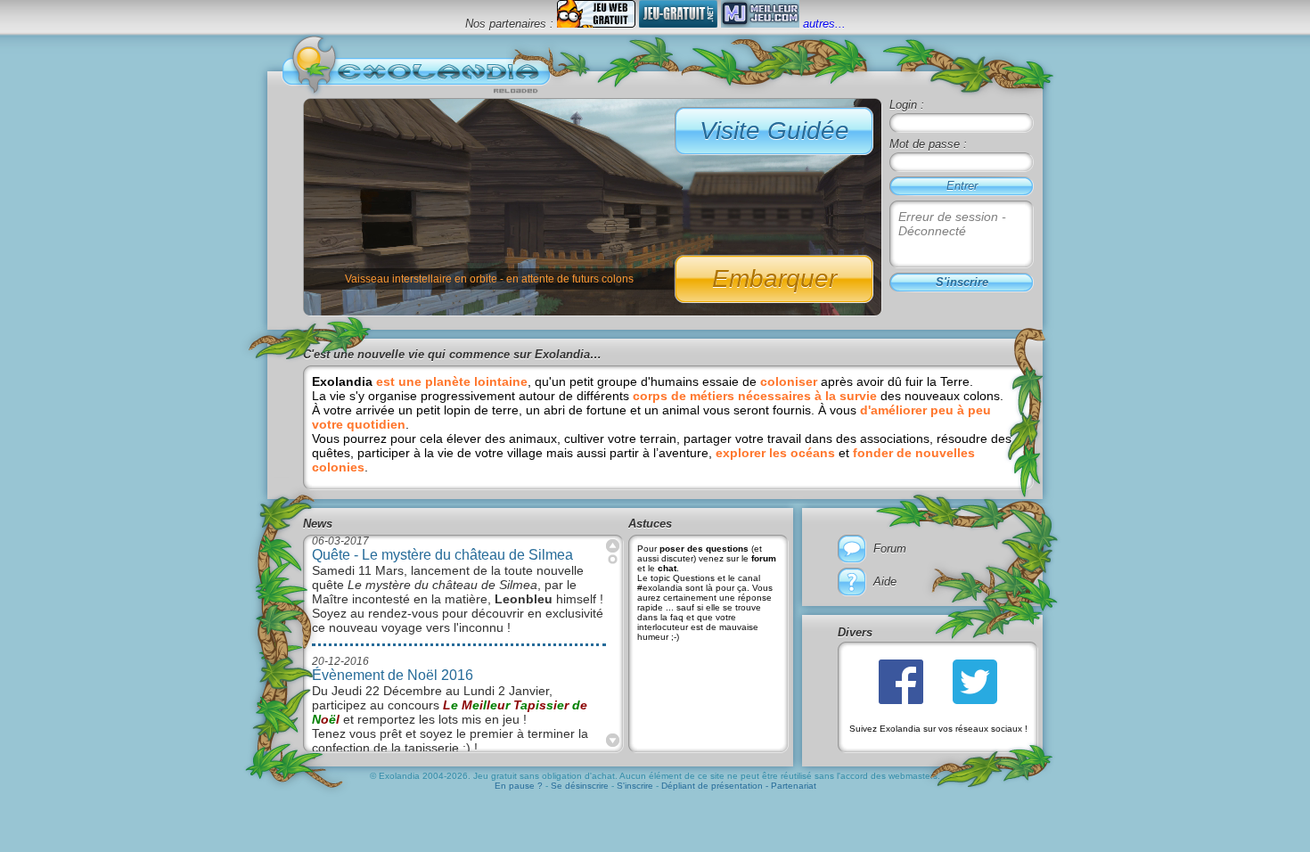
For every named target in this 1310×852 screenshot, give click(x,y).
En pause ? (520, 786)
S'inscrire (635, 786)
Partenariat (793, 786)
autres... (824, 23)
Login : (906, 104)
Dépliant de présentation (712, 786)
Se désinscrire (581, 786)
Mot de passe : (928, 144)
